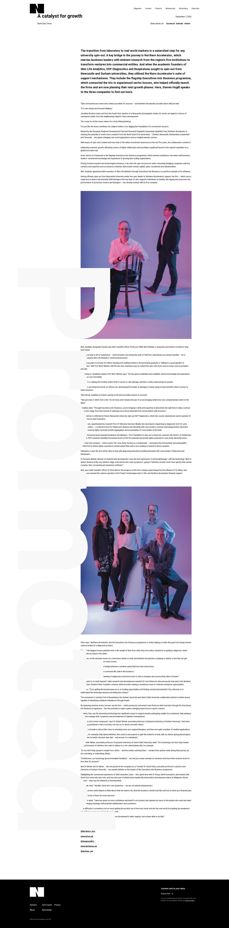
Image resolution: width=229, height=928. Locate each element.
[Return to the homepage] (59, 8)
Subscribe (195, 8)
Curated (148, 8)
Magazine (137, 8)
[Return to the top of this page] (48, 892)
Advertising (183, 8)
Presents (158, 8)
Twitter (187, 23)
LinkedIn (179, 23)
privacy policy (189, 900)
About (32, 910)
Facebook (170, 23)
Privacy (57, 905)
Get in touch (47, 905)
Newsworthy (170, 8)
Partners (33, 905)
